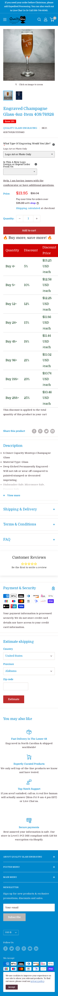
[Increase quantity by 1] (36, 218)
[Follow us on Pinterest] (24, 948)
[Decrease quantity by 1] (19, 218)
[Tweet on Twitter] (46, 431)
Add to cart (29, 230)
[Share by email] (52, 431)
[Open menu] (4, 19)
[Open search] (39, 19)
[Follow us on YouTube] (30, 948)
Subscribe (14, 917)
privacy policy (37, 981)
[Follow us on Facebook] (5, 948)
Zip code (8, 679)
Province (8, 664)
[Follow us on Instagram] (17, 948)
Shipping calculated (28, 208)
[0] (52, 19)
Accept (11, 987)
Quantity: (8, 218)
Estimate (13, 699)
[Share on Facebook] (34, 431)
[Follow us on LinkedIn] (36, 948)
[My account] (45, 19)
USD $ (8, 932)
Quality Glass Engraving (20, 128)
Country (8, 648)
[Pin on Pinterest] (40, 431)
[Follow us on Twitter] (11, 948)
